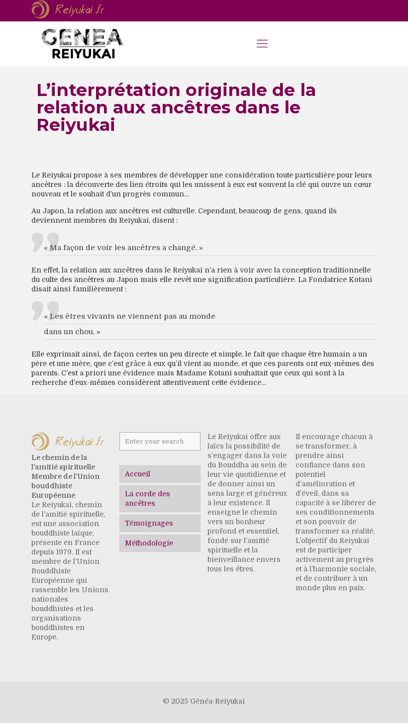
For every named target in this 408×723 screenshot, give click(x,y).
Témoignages (149, 523)
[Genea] (82, 43)
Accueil (137, 474)
